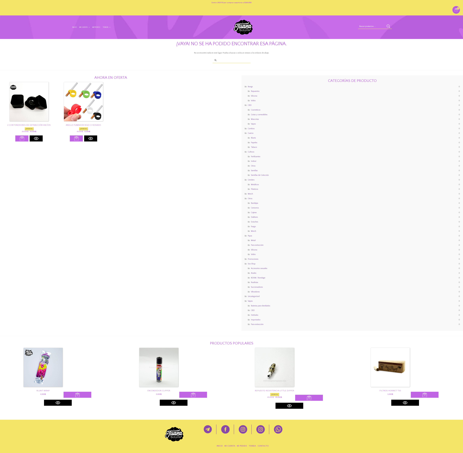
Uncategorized (254, 296)
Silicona (254, 96)
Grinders (251, 180)
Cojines (254, 212)
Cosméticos (255, 110)
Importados (255, 320)
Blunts (253, 138)
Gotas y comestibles (259, 114)
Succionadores (257, 287)
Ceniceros (255, 208)
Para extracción (257, 245)
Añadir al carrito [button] (21, 138)
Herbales (254, 315)
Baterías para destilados (260, 306)
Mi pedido (96, 27)
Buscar (388, 26)
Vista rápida (36, 138)
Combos (251, 128)
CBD (250, 105)
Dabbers (254, 217)
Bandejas (254, 203)
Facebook (225, 429)
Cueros (250, 133)
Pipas (250, 236)
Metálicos (255, 184)
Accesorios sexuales (259, 268)
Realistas (254, 282)
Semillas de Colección (260, 175)
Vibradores (255, 292)
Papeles (254, 142)
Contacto (263, 446)
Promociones (253, 259)
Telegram (208, 429)
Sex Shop (251, 264)
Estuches (254, 222)
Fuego (253, 226)
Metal (253, 240)
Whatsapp (278, 429)
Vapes (253, 124)
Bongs (250, 87)
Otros (253, 166)
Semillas (254, 170)
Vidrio (253, 101)
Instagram (243, 429)
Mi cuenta (83, 27)
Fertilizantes (255, 156)
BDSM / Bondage (258, 278)
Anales (253, 273)
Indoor (253, 161)
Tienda (105, 27)
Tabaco (254, 147)
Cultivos (251, 152)
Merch (250, 194)
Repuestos (255, 91)
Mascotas (255, 119)
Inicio (74, 27)
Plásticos (254, 189)
